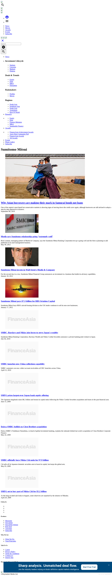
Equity (12, 80)
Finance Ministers (16, 122)
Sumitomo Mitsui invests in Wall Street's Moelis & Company (28, 270)
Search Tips (9, 557)
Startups (12, 65)
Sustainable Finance (16, 126)
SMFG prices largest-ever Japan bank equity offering (25, 395)
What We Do (9, 539)
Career (7, 550)
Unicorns (13, 67)
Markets (12, 69)
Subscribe (8, 34)
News (7, 26)
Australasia (13, 110)
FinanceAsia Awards (17, 136)
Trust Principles (10, 541)
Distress (12, 71)
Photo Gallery (10, 142)
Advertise (8, 529)
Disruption (13, 85)
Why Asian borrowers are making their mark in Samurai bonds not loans (42, 202)
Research (8, 114)
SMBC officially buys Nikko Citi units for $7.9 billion (25, 460)
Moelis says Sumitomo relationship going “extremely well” (27, 236)
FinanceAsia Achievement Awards (21, 132)
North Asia (13, 104)
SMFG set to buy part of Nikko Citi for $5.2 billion (24, 491)
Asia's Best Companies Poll (19, 134)
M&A (12, 83)
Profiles (12, 94)
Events (7, 32)
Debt (11, 81)
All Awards (14, 138)
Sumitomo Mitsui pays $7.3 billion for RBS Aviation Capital (28, 301)
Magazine (8, 521)
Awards (8, 30)
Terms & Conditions (12, 554)
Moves (7, 28)
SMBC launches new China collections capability (23, 364)
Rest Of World (15, 112)
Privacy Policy (10, 552)
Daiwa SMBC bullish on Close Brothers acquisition (24, 427)
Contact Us (9, 556)
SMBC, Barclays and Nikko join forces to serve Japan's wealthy (29, 332)
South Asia (13, 108)
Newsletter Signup (11, 525)
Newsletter (9, 523)
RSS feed (8, 527)
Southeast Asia (15, 106)
